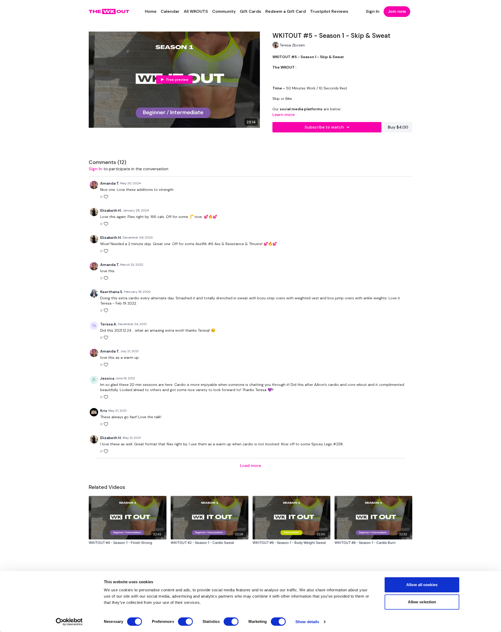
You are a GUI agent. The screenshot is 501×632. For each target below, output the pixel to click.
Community (224, 11)
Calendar (170, 11)
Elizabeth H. (111, 210)
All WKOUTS (196, 11)
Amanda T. (109, 183)
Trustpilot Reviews (329, 11)
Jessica (107, 378)
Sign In (372, 11)
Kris (103, 410)
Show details (307, 621)
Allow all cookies (422, 584)
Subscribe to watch (324, 127)
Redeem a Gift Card (285, 11)
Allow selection (422, 602)
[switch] (185, 621)
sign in (95, 169)
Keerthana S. (111, 291)
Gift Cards (250, 11)
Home (151, 11)
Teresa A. (108, 324)
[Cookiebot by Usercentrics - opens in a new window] (69, 622)
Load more (250, 465)
